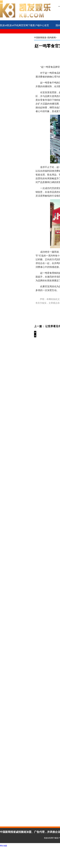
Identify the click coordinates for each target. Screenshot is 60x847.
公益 (2, 35)
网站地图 (3, 846)
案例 (25, 35)
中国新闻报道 (40, 37)
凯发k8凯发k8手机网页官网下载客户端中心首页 (24, 25)
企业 (13, 35)
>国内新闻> (51, 37)
